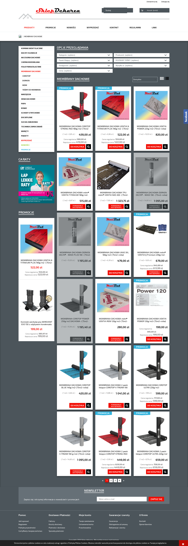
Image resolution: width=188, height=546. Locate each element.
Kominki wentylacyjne (32, 48)
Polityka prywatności (27, 528)
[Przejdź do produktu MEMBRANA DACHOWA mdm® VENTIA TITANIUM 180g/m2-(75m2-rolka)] (75, 173)
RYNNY (24, 108)
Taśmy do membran (31, 90)
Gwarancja (113, 521)
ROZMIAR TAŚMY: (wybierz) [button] (127, 60)
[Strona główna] (58, 10)
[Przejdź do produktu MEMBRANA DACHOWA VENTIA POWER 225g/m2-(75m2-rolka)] (151, 107)
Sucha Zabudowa (29, 122)
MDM (24, 85)
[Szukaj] (135, 10)
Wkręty (25, 131)
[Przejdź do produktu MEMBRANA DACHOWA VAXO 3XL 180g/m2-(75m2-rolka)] (113, 233)
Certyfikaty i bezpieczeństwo (30, 531)
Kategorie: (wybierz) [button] (67, 55)
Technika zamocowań (31, 126)
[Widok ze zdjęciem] (162, 78)
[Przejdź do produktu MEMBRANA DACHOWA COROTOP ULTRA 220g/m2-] (151, 366)
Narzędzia (26, 94)
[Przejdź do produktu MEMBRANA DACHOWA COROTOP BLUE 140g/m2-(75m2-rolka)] (75, 366)
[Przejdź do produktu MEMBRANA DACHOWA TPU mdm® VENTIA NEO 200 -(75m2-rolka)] (113, 173)
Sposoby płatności (56, 531)
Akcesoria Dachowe (30, 57)
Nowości (25, 145)
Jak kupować (24, 521)
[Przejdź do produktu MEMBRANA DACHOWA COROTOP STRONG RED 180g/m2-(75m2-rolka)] (75, 107)
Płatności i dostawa (57, 528)
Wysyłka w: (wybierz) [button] (124, 65)
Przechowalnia (85, 528)
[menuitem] (29, 27)
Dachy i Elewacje (29, 53)
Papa (23, 103)
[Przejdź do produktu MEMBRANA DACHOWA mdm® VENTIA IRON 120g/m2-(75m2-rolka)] (113, 300)
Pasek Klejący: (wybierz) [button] (69, 60)
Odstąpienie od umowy (118, 524)
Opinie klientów (145, 524)
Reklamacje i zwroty (117, 528)
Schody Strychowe (30, 113)
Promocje (25, 150)
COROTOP (26, 76)
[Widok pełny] (167, 78)
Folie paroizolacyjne (31, 67)
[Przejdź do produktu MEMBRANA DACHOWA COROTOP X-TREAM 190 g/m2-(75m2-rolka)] (75, 432)
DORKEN (26, 80)
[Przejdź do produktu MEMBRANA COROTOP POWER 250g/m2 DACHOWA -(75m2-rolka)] (75, 300)
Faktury (52, 521)
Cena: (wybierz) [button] (65, 71)
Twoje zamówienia (86, 521)
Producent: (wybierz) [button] (124, 55)
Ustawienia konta (86, 524)
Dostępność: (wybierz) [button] (68, 65)
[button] (88, 146)
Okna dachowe (28, 99)
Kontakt (142, 521)
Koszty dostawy (55, 524)
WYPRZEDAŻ (26, 140)
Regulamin (23, 524)
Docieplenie (26, 117)
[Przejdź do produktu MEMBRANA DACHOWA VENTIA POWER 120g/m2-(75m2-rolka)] (151, 300)
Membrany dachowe (31, 71)
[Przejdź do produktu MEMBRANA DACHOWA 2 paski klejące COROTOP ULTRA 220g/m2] (151, 432)
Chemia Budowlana (30, 62)
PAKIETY (24, 136)
